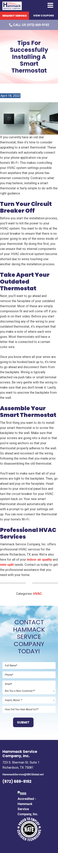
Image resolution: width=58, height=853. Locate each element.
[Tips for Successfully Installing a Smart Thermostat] (29, 118)
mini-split (7, 565)
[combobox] (29, 690)
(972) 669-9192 (16, 781)
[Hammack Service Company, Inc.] (12, 5)
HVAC (37, 594)
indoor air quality (39, 559)
